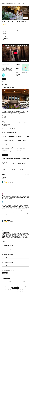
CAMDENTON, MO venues (21, 3)
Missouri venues (15, 3)
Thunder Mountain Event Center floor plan (9, 132)
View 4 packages (4, 36)
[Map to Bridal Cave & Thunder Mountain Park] (25, 68)
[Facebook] (2, 81)
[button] (25, 18)
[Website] (3, 81)
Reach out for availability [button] (15, 287)
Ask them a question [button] (5, 273)
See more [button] (4, 241)
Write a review (27, 174)
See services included (20, 28)
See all (28, 136)
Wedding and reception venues (9, 3)
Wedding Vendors (3, 3)
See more (11, 151)
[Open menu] (2, 1)
